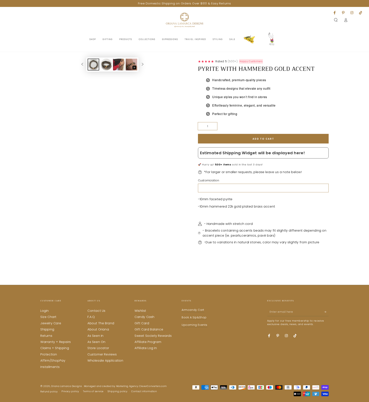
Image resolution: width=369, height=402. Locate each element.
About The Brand (100, 323)
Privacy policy (70, 391)
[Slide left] (82, 64)
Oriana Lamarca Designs (67, 386)
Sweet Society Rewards (153, 336)
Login (44, 311)
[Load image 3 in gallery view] (119, 64)
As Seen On (96, 342)
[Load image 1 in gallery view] (93, 64)
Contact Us (96, 311)
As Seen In (95, 336)
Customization (208, 180)
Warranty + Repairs (55, 342)
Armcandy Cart (193, 310)
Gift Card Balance (149, 329)
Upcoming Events (194, 325)
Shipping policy (117, 391)
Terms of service (93, 391)
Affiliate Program (148, 342)
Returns (46, 336)
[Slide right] (142, 64)
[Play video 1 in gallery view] (131, 64)
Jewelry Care (50, 323)
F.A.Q (91, 317)
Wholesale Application (105, 360)
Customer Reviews (102, 354)
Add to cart (263, 138)
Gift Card (142, 323)
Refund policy (49, 391)
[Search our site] (336, 20)
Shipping (47, 329)
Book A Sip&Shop (194, 317)
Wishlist (140, 311)
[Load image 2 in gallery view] (106, 64)
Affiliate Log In (146, 348)
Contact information (144, 391)
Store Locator (98, 348)
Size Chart (48, 317)
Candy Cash (145, 317)
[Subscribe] (326, 312)
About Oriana (98, 329)
